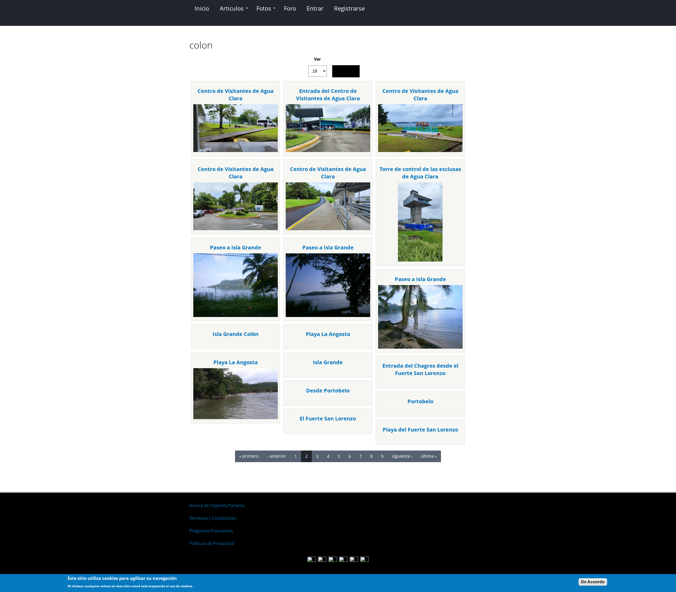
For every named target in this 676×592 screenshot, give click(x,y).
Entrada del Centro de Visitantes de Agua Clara (328, 94)
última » (429, 456)
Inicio (202, 8)
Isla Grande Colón (236, 334)
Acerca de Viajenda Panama (217, 505)
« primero (249, 456)
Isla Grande (328, 362)
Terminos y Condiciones (213, 518)
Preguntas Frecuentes (211, 531)
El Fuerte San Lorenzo (328, 418)
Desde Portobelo (328, 390)
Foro (290, 8)
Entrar (315, 8)
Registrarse (349, 8)
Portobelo (420, 401)
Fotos (263, 8)
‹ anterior (276, 456)
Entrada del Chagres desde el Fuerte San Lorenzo (420, 369)
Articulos (232, 8)
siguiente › (402, 456)
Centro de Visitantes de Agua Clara (236, 94)
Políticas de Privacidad (211, 543)
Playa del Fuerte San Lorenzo (420, 429)
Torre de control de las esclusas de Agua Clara (420, 172)
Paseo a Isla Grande (235, 247)
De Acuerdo (593, 582)
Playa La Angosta (328, 334)
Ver (317, 59)
